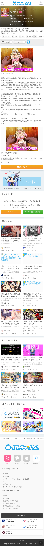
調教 (16, 36)
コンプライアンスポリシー (11, 509)
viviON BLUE (31, 526)
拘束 (23, 36)
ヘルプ (5, 481)
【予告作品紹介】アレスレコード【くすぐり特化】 (32, 267)
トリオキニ (10, 532)
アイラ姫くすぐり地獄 (9, 153)
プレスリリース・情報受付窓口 (13, 487)
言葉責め (40, 36)
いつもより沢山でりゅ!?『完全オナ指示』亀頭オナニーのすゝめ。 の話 (11, 324)
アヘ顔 (31, 36)
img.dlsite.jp (9, 73)
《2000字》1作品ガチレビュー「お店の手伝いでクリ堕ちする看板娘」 (32, 241)
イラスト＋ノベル (17, 24)
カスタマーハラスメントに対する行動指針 (16, 479)
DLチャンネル (22, 3)
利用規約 (6, 476)
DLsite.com (10, 521)
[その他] (31, 42)
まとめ (15, 438)
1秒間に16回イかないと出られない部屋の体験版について (33, 296)
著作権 (5, 495)
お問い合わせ (7, 484)
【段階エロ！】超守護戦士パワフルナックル (32, 323)
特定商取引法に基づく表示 (11, 501)
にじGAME (31, 521)
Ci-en (11, 526)
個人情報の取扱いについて (11, 503)
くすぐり (7, 36)
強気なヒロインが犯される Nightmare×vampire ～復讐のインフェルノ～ (11, 296)
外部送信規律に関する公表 (11, 506)
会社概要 (6, 473)
